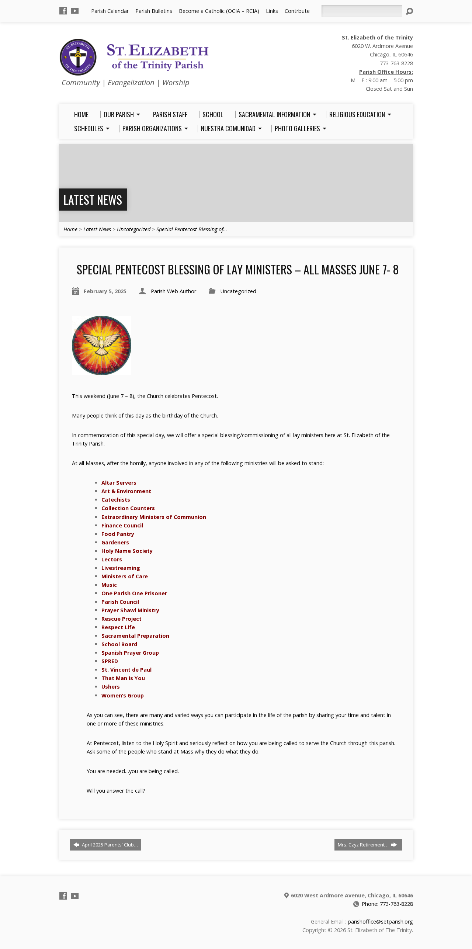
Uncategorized (133, 229)
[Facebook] (63, 10)
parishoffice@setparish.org (380, 921)
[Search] (409, 11)
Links (272, 10)
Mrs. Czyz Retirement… (364, 844)
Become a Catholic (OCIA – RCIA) (219, 10)
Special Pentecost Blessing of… (191, 229)
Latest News (92, 199)
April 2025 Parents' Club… (109, 844)
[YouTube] (75, 10)
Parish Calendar (110, 10)
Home (70, 229)
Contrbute (297, 10)
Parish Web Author (173, 291)
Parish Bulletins (153, 10)
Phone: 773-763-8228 (387, 903)
